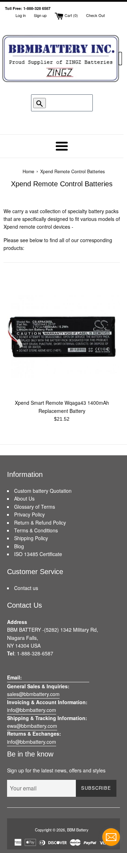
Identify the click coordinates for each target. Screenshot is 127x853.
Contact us (26, 587)
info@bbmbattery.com (31, 709)
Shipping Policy (31, 538)
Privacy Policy (29, 514)
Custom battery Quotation (43, 490)
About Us (24, 498)
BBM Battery (78, 829)
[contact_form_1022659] (111, 837)
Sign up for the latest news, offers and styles (56, 770)
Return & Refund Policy (40, 522)
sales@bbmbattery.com (33, 693)
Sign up (40, 15)
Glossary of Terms (34, 506)
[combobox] (65, 102)
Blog (19, 546)
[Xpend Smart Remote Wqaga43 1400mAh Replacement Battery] (62, 337)
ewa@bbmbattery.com (32, 725)
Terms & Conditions (36, 530)
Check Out (95, 15)
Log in (21, 15)
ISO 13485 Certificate (38, 553)
